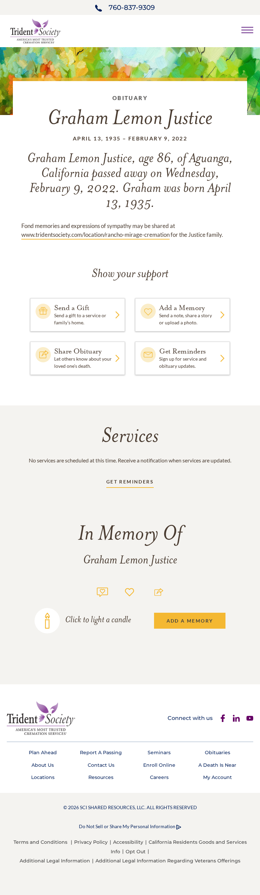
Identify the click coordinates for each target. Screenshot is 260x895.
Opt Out (136, 852)
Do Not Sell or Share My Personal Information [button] (127, 826)
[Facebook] (222, 718)
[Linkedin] (236, 718)
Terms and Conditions (40, 842)
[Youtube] (249, 718)
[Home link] (35, 30)
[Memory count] (102, 591)
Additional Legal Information (55, 861)
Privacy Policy (91, 842)
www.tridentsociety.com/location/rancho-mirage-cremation (95, 234)
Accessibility (128, 842)
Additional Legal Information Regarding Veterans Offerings (167, 861)
